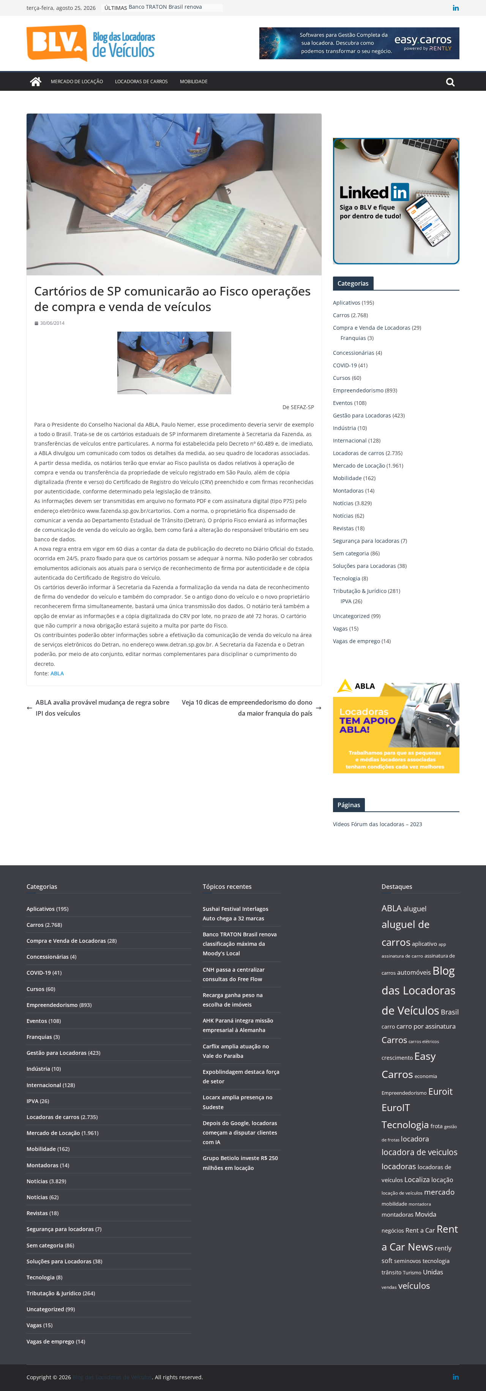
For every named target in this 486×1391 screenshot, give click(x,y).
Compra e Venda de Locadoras (371, 327)
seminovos (407, 1261)
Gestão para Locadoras (362, 415)
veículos (414, 1285)
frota (437, 1126)
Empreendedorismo (358, 390)
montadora (420, 1204)
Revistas (343, 528)
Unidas (433, 1272)
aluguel (415, 908)
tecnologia (436, 1261)
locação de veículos (402, 1193)
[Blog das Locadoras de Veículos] (36, 82)
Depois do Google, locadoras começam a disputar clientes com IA (240, 1132)
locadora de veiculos (420, 1152)
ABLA (392, 908)
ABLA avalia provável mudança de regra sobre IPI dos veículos (102, 708)
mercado (439, 1192)
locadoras (399, 1166)
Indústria (344, 428)
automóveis (414, 972)
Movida (425, 1214)
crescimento (397, 1057)
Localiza (417, 1179)
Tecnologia (346, 578)
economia (426, 1076)
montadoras (397, 1214)
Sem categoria (351, 553)
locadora (415, 1138)
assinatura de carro (402, 956)
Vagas (340, 628)
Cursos (341, 377)
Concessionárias (353, 352)
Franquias (353, 337)
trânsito (391, 1272)
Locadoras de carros (141, 81)
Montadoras (348, 490)
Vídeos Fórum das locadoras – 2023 (377, 824)
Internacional (350, 440)
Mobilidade (194, 81)
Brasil (450, 1011)
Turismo (412, 1272)
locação (442, 1180)
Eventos (343, 402)
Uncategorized (351, 616)
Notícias (343, 503)
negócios (393, 1230)
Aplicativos (346, 302)
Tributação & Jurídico (360, 590)
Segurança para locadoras (366, 540)
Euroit (440, 1091)
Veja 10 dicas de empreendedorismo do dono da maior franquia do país (247, 708)
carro (388, 1026)
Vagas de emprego (356, 641)
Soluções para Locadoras (364, 565)
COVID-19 (345, 365)
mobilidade (394, 1203)
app (442, 944)
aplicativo (424, 943)
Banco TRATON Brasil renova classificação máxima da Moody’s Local (240, 944)
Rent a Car (420, 1230)
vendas (389, 1287)
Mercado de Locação (77, 81)
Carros (341, 315)
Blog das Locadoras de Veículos (419, 990)
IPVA (346, 601)
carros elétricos (424, 1041)
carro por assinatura (426, 1026)
